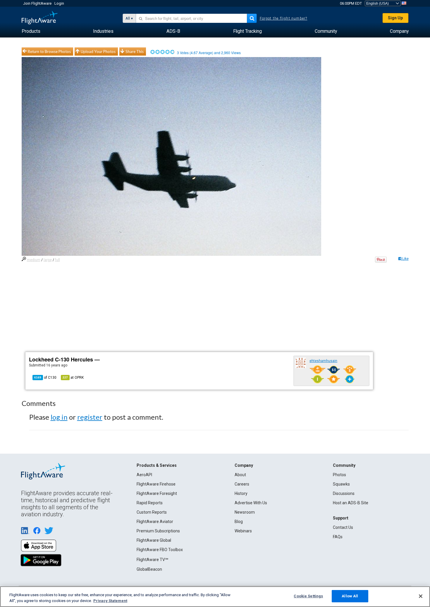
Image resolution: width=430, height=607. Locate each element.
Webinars (243, 531)
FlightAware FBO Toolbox (160, 549)
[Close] (420, 596)
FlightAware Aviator (155, 521)
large (48, 260)
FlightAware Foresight (157, 493)
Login (59, 3)
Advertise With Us (251, 502)
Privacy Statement (110, 601)
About (240, 474)
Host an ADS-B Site (350, 502)
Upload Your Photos (98, 51)
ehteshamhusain (323, 361)
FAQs (338, 536)
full (57, 260)
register (89, 417)
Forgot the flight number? (283, 18)
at (73, 377)
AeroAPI (144, 474)
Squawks (341, 484)
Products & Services (157, 465)
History (241, 493)
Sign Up (395, 18)
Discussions (344, 493)
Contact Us (343, 527)
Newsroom (245, 512)
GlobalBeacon (149, 569)
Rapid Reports (150, 502)
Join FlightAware (37, 3)
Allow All (350, 596)
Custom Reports (152, 512)
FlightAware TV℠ (152, 559)
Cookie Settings (308, 596)
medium (33, 260)
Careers (242, 484)
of (45, 377)
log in (59, 417)
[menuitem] (31, 31)
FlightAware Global (154, 540)
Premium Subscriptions (158, 531)
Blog (239, 521)
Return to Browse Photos (49, 51)
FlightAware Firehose (156, 484)
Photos (339, 474)
